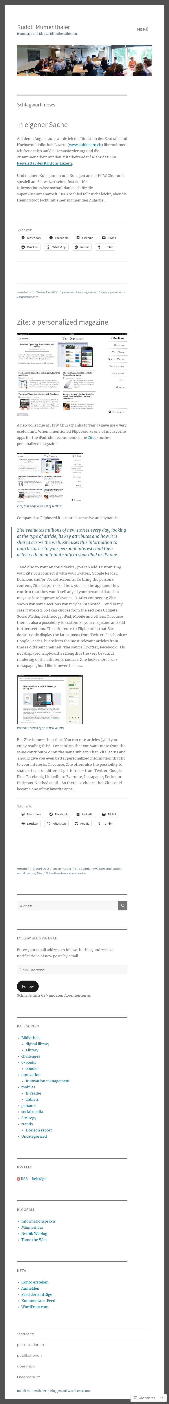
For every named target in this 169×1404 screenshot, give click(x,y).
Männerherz (32, 1227)
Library (32, 1050)
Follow (28, 986)
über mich (26, 1366)
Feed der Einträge (36, 1294)
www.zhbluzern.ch (85, 145)
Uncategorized (86, 292)
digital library (37, 1044)
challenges (30, 1056)
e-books (28, 1062)
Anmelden (30, 1288)
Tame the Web (34, 1239)
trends (27, 1124)
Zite (91, 437)
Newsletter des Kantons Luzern (44, 163)
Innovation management (48, 1081)
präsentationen (30, 1345)
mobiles (28, 1087)
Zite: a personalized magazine (62, 322)
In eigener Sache (42, 124)
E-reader (33, 1093)
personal (68, 292)
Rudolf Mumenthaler (43, 27)
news (105, 292)
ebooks (32, 1068)
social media (62, 868)
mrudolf (23, 292)
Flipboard (82, 868)
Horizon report (39, 1130)
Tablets (32, 1099)
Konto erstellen (35, 1282)
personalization (110, 868)
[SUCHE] (122, 905)
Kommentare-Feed (38, 1300)
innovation (31, 1075)
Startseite (25, 1334)
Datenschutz (28, 1377)
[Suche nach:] (67, 906)
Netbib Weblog (34, 1233)
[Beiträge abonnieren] (18, 1179)
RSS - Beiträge (33, 1179)
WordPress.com (34, 1307)
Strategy (28, 1118)
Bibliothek (30, 1038)
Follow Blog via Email (37, 938)
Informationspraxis (38, 1221)
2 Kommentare (28, 296)
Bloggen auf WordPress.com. (70, 1391)
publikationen (29, 1355)
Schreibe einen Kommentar (66, 873)
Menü (143, 29)
